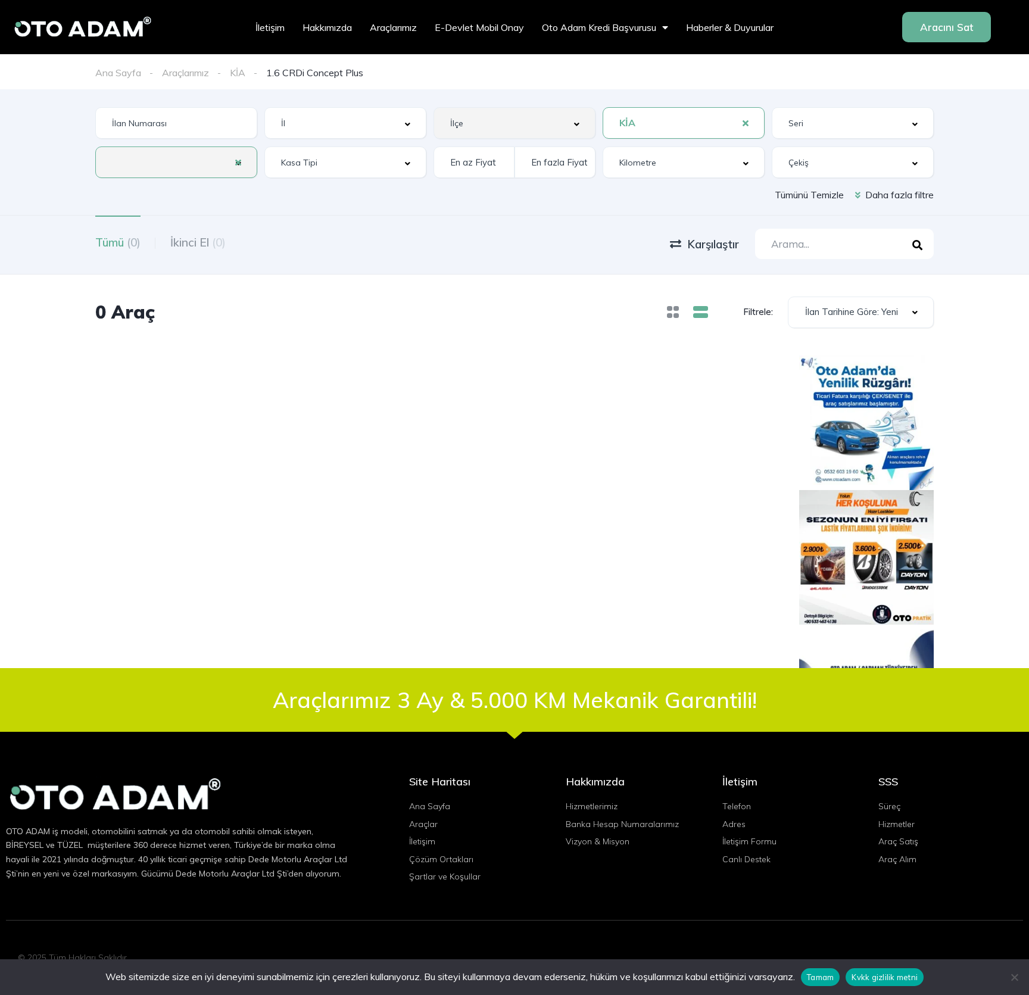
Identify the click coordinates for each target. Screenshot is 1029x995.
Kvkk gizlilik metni (885, 977)
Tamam (820, 977)
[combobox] (345, 123)
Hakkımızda (327, 27)
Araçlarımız (393, 27)
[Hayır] (1014, 977)
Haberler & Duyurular (730, 27)
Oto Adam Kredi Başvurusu (599, 27)
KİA (237, 73)
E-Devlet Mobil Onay (479, 27)
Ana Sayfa (118, 73)
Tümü (118, 242)
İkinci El (198, 242)
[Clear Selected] (745, 123)
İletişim (270, 27)
